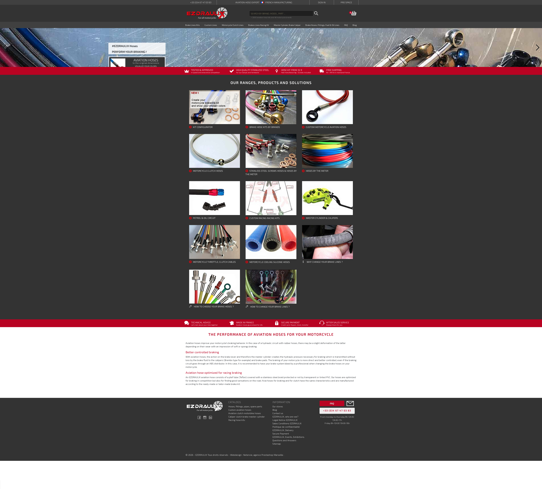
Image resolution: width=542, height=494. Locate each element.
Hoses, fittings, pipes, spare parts (245, 406)
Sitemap (276, 443)
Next (537, 47)
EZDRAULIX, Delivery (282, 430)
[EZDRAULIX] (207, 13)
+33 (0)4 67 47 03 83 (200, 2)
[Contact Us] (350, 407)
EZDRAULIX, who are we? (285, 416)
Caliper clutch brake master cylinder (246, 416)
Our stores (277, 406)
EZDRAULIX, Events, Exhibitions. (288, 437)
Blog (274, 409)
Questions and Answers (284, 440)
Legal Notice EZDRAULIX (285, 420)
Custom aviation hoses (239, 409)
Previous (5, 47)
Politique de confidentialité (286, 426)
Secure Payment (280, 433)
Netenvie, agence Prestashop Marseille (263, 454)
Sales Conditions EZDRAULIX (286, 423)
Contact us (277, 413)
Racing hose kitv (236, 420)
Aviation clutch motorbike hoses (244, 413)
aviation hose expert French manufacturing (263, 2)
